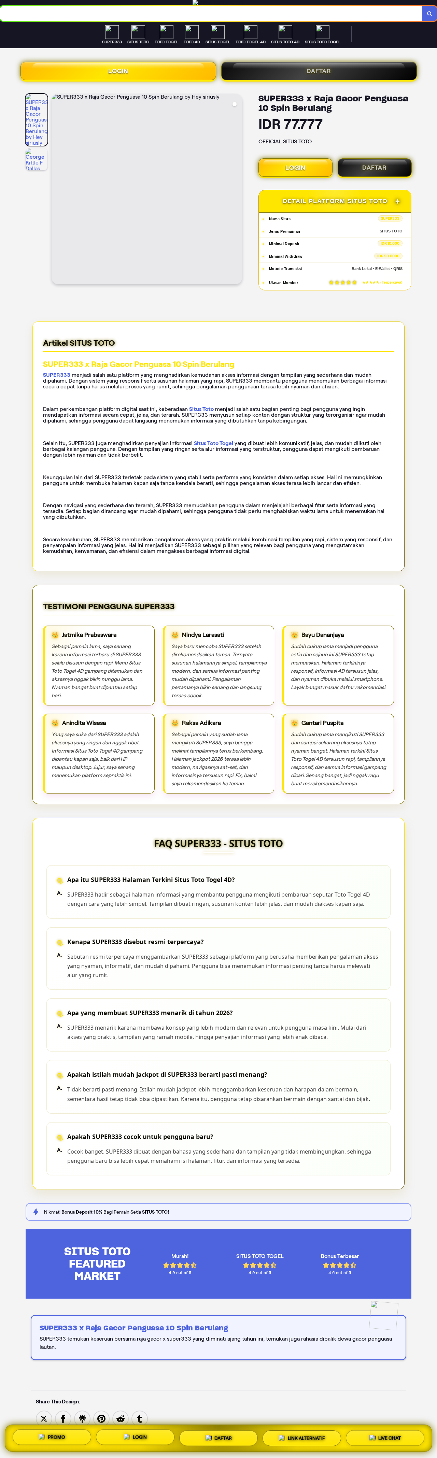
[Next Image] (236, 190)
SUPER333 (56, 375)
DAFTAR (319, 71)
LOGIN (118, 71)
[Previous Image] (57, 190)
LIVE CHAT (389, 1436)
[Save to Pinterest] (101, 1418)
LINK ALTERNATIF (306, 1436)
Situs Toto (201, 409)
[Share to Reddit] (120, 1418)
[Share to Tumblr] (139, 1418)
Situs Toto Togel (213, 443)
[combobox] (211, 13)
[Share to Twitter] (44, 1418)
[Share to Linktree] (82, 1418)
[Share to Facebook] (63, 1418)
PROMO (56, 1438)
